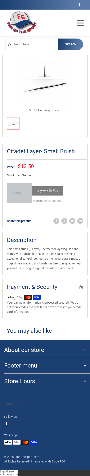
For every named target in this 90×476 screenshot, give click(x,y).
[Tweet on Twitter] (72, 221)
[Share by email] (80, 221)
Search (70, 44)
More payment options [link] (47, 200)
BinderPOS (58, 461)
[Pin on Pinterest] (64, 221)
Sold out (19, 193)
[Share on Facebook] (56, 221)
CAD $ (10, 403)
